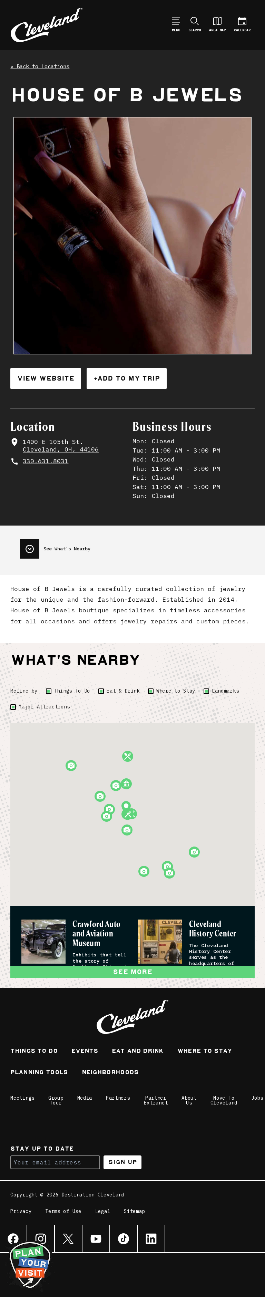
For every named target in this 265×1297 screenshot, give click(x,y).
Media (84, 1098)
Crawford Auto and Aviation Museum (96, 934)
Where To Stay (204, 1052)
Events (84, 1052)
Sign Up (122, 1162)
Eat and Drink (138, 1052)
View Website (45, 378)
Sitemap (134, 1211)
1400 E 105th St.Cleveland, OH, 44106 (61, 445)
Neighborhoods (110, 1073)
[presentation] (55, 546)
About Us (189, 1100)
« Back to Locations (39, 67)
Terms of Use (63, 1211)
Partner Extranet (156, 1100)
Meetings (22, 1098)
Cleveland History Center (212, 929)
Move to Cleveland (223, 1100)
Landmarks (225, 691)
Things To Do (72, 691)
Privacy (20, 1211)
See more (132, 972)
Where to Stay (175, 691)
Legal (102, 1211)
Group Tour (55, 1100)
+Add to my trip (127, 378)
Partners (118, 1098)
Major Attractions (44, 707)
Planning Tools (39, 1073)
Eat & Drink (123, 691)
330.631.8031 (45, 461)
